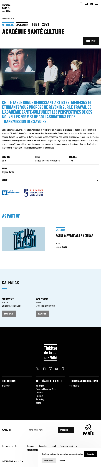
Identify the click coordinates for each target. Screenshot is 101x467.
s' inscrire (64, 430)
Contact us (43, 446)
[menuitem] (17, 391)
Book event (90, 41)
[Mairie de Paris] (88, 434)
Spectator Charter (34, 449)
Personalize (62, 460)
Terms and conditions (68, 446)
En (16, 446)
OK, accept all (90, 454)
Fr (12, 446)
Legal (54, 446)
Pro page (30, 446)
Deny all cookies (48, 460)
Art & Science (8, 25)
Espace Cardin (22, 25)
